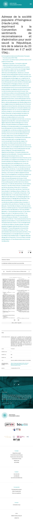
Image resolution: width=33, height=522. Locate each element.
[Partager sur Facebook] (28, 252)
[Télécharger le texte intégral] (22, 252)
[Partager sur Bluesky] (30, 252)
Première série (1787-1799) (10, 57)
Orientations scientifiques (16, 454)
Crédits (16, 518)
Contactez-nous (16, 504)
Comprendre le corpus (16, 489)
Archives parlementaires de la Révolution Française (16, 56)
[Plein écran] (29, 271)
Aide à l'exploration (16, 491)
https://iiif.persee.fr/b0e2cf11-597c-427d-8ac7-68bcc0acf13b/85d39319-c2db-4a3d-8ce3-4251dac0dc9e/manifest (20, 364)
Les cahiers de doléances (16, 477)
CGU (16, 513)
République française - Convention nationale (15, 63)
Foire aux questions (16, 493)
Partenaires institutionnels (16, 456)
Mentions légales (16, 515)
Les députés (16, 475)
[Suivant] (18, 320)
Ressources (16, 460)
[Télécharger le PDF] (19, 252)
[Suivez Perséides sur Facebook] (14, 384)
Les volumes (16, 474)
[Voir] (9, 52)
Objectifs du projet (16, 453)
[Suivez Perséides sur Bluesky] (18, 384)
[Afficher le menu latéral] (4, 271)
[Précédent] (14, 320)
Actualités (16, 462)
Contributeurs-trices (16, 458)
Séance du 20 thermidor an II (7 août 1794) (14, 65)
